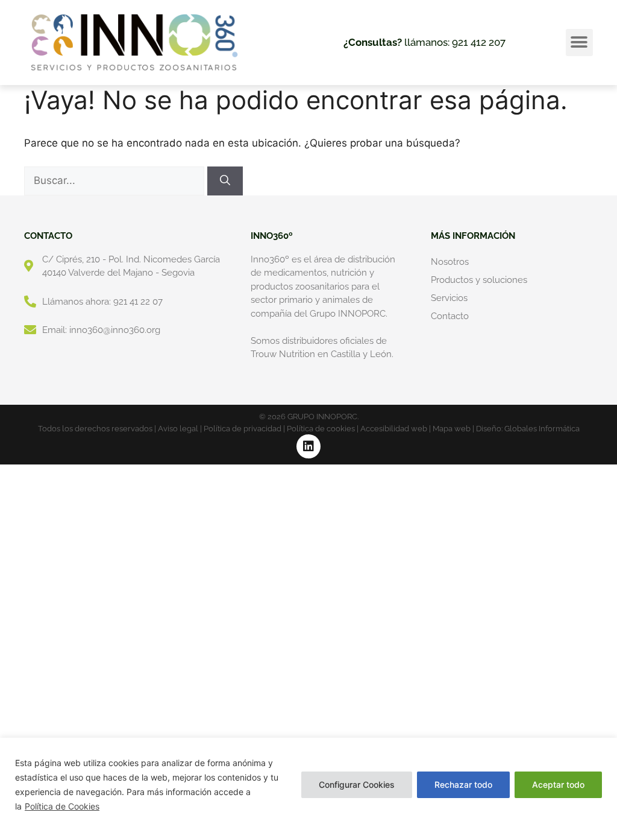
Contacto (450, 316)
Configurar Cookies (357, 784)
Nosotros (450, 261)
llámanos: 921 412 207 (424, 42)
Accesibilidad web (393, 428)
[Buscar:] (115, 180)
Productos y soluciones (479, 279)
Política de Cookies (62, 806)
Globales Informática (542, 428)
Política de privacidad (242, 428)
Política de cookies (321, 428)
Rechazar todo (463, 784)
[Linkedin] (308, 446)
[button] (579, 42)
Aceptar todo (558, 784)
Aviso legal (178, 428)
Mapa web (452, 428)
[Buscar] (225, 180)
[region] (308, 781)
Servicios (449, 298)
